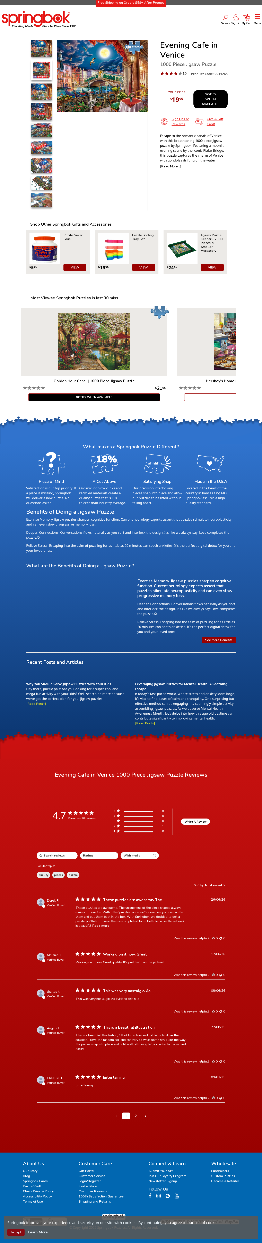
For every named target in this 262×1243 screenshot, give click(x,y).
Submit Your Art (161, 1171)
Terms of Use (33, 1201)
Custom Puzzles (223, 1176)
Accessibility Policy (37, 1196)
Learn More (38, 1232)
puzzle (73, 875)
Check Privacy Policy (38, 1191)
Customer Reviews (93, 1191)
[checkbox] (140, 855)
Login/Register (90, 1181)
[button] (116, 1116)
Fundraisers (220, 1171)
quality (43, 875)
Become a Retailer (225, 1181)
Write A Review (196, 822)
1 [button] (126, 1116)
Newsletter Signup (163, 1181)
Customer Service (92, 1176)
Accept (16, 1232)
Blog (26, 1176)
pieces (58, 875)
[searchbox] (57, 855)
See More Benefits (219, 640)
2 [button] (136, 1116)
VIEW (75, 267)
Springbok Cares (35, 1181)
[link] (138, 832)
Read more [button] (101, 925)
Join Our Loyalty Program (167, 1176)
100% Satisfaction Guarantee (101, 1196)
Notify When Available (210, 99)
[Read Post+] (36, 704)
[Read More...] (170, 166)
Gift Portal (86, 1171)
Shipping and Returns (95, 1201)
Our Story (30, 1171)
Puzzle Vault (32, 1186)
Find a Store (88, 1186)
